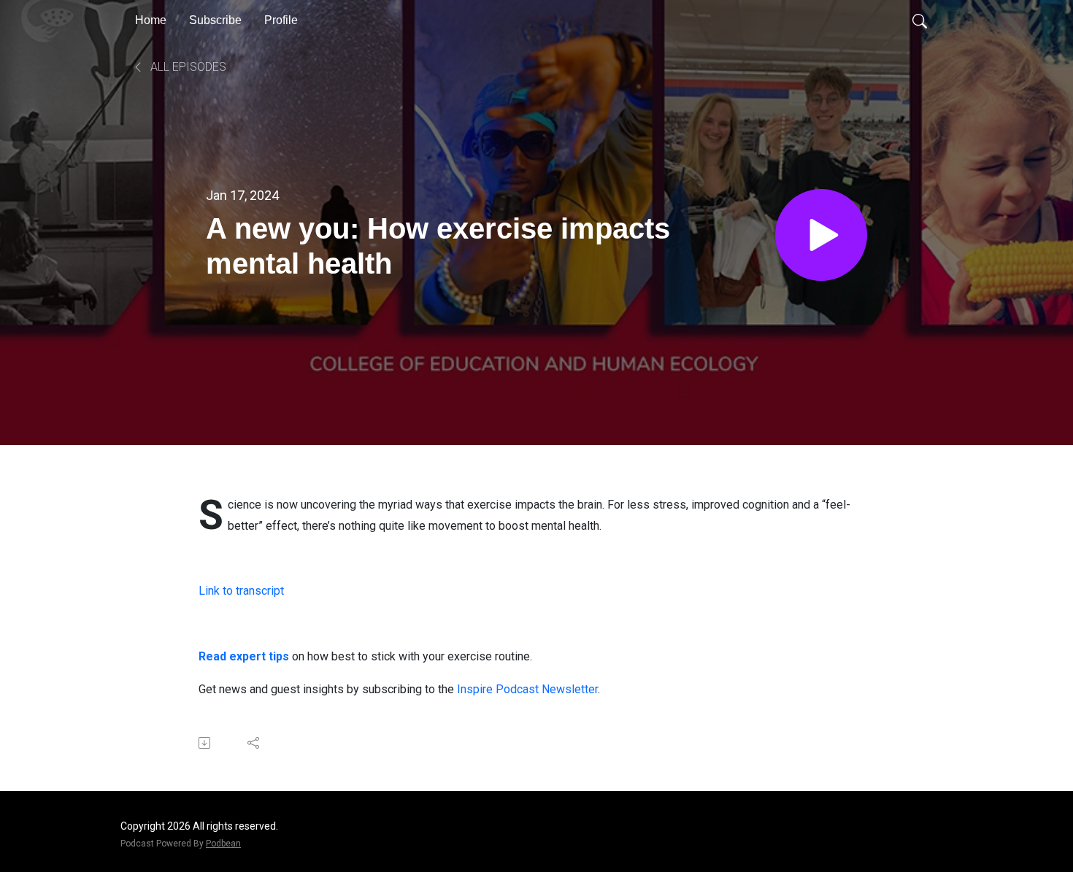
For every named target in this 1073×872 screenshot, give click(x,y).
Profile (281, 20)
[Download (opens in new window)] (205, 743)
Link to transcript (241, 591)
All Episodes (186, 67)
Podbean (223, 843)
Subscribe (215, 20)
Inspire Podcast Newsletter (527, 689)
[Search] (920, 20)
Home (150, 20)
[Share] (254, 743)
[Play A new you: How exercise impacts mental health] (821, 235)
